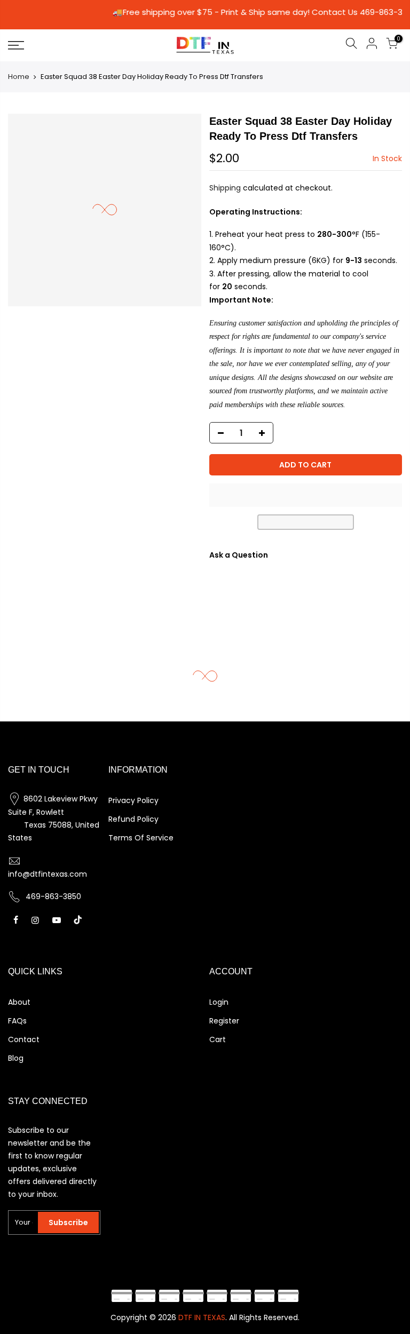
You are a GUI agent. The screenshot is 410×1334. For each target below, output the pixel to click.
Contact (24, 1039)
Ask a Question (238, 555)
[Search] (351, 45)
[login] (371, 45)
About (19, 1002)
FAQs (17, 1020)
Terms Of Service (141, 837)
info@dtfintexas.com (47, 874)
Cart (217, 1039)
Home (18, 77)
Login (218, 1002)
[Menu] (71, 45)
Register (224, 1020)
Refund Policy (133, 819)
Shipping (225, 187)
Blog (15, 1058)
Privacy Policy (133, 800)
